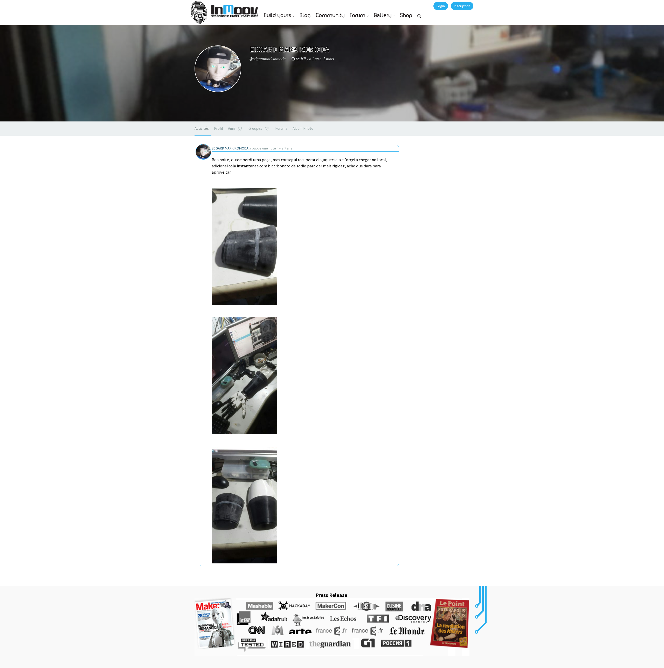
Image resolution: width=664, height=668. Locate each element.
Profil (218, 128)
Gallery (383, 15)
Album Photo (303, 128)
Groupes (257, 128)
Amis (234, 128)
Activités (202, 128)
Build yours (277, 15)
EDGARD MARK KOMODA (230, 148)
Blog (305, 15)
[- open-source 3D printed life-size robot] (235, 9)
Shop (406, 15)
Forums (281, 128)
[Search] (419, 18)
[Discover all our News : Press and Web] (332, 627)
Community (330, 15)
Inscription (462, 6)
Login (441, 6)
